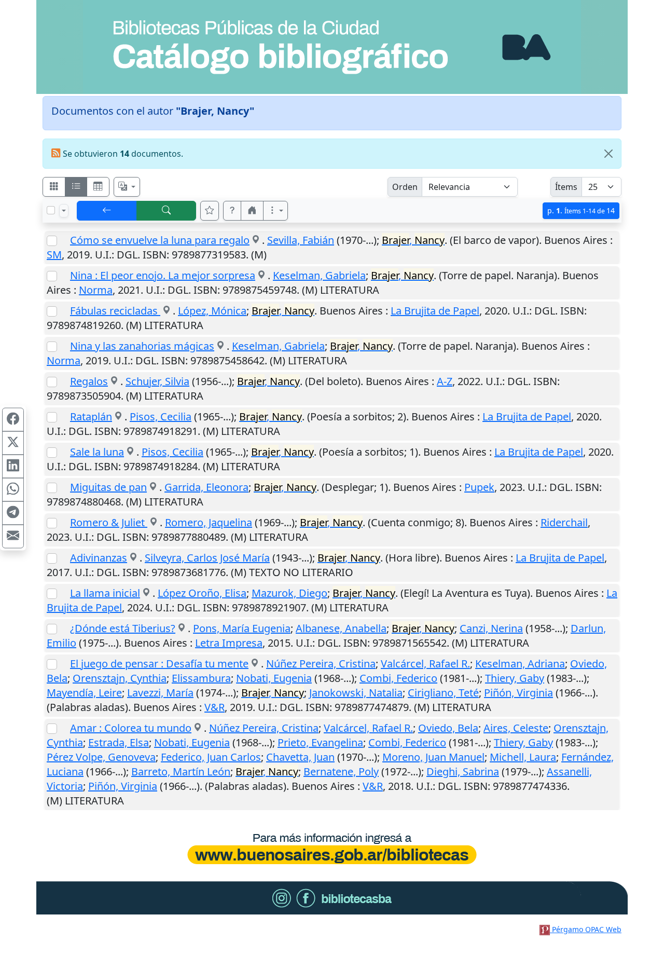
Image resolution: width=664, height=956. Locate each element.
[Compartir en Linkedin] (13, 467)
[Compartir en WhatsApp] (13, 490)
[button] (232, 211)
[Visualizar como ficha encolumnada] (76, 187)
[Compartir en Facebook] (13, 420)
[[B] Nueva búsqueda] (166, 211)
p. (581, 210)
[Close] (608, 153)
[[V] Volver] (107, 211)
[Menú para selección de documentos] (63, 210)
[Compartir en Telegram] (13, 513)
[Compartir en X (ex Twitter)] (13, 443)
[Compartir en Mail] (13, 537)
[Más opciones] (275, 211)
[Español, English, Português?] (127, 187)
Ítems (566, 187)
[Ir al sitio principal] (332, 47)
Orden (405, 187)
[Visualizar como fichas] (54, 187)
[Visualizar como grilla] (98, 187)
